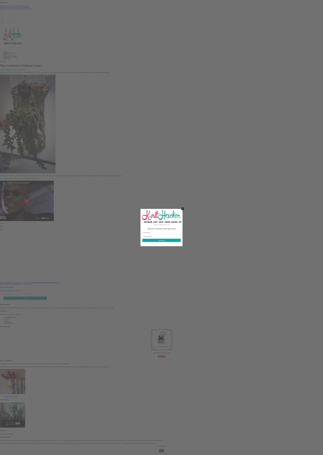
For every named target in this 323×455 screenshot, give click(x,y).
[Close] (182, 208)
